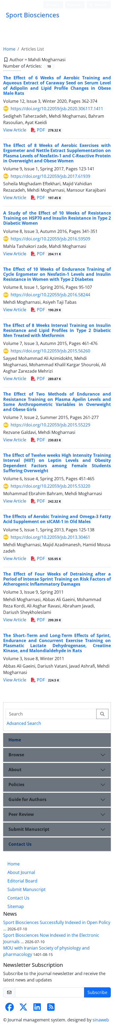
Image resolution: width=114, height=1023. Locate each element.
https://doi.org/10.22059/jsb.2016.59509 (50, 239)
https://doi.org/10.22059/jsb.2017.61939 (50, 176)
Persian (100, 4)
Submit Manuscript (28, 829)
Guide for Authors (27, 799)
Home (9, 49)
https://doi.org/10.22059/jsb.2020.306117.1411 (57, 109)
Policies (16, 784)
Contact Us (20, 844)
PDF (48, 130)
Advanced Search (24, 723)
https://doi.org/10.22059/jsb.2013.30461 (50, 537)
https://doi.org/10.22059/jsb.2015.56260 (50, 351)
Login (54, 4)
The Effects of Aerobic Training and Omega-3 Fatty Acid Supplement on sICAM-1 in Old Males (57, 518)
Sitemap (15, 906)
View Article (14, 130)
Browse (16, 755)
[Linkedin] (37, 1009)
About (14, 770)
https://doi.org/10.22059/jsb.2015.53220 (50, 486)
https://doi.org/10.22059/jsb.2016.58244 (50, 295)
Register (73, 4)
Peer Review (21, 814)
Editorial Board (22, 881)
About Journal (21, 872)
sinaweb (101, 1020)
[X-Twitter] (23, 1009)
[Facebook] (9, 1009)
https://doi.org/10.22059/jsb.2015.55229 (50, 425)
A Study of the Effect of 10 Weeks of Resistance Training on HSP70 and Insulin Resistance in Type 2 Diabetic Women (57, 218)
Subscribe (97, 992)
